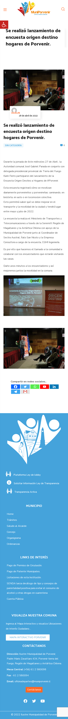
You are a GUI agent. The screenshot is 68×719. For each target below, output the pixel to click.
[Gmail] (25, 391)
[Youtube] (44, 386)
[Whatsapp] (34, 386)
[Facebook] (15, 386)
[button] (4, 25)
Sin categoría (13, 145)
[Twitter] (25, 386)
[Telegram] (15, 391)
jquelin (15, 113)
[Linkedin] (54, 386)
